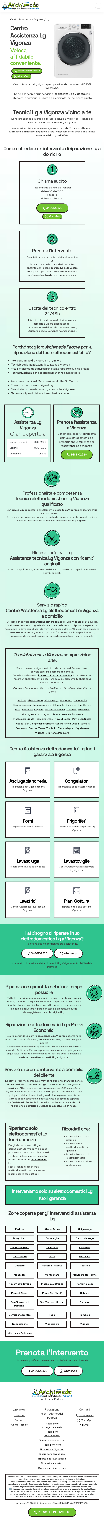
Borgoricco (66, 700)
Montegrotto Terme (49, 714)
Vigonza (38, 19)
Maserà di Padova (55, 709)
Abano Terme (35, 700)
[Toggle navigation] (98, 6)
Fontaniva (27, 709)
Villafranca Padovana (57, 732)
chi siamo (19, 1415)
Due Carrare (84, 704)
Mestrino (71, 709)
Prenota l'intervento (53, 1512)
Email (86, 1424)
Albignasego (51, 700)
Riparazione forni (52, 1444)
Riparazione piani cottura (52, 1468)
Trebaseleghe (66, 728)
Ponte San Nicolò (81, 718)
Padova (22, 700)
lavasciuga (28, 861)
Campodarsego (22, 704)
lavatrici (28, 901)
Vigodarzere (82, 728)
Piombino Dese (44, 718)
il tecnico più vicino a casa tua (55, 675)
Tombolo (51, 728)
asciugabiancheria (27, 781)
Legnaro (38, 709)
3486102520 (54, 208)
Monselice (84, 709)
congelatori (76, 781)
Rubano (19, 723)
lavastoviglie (77, 861)
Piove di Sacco (62, 718)
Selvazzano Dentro (26, 728)
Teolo (41, 728)
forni (28, 821)
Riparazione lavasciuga (52, 1453)
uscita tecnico (19, 1424)
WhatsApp (23, 76)
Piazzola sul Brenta (23, 718)
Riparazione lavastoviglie (52, 1458)
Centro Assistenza (20, 19)
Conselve (71, 704)
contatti (19, 1420)
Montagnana (29, 714)
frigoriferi (76, 821)
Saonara (85, 723)
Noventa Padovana (72, 714)
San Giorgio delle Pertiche (39, 723)
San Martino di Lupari (67, 723)
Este (17, 709)
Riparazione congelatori (52, 1440)
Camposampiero (41, 704)
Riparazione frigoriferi (52, 1449)
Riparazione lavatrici (52, 1463)
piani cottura (76, 901)
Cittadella (58, 704)
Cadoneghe (80, 700)
